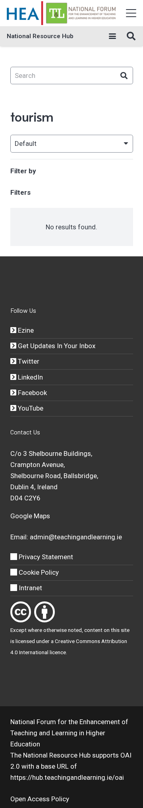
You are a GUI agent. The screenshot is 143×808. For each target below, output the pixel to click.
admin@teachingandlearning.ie (76, 537)
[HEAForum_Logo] (62, 13)
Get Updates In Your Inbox (55, 346)
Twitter (27, 361)
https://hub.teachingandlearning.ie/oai (67, 777)
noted (75, 630)
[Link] (20, 611)
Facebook (31, 393)
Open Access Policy (39, 799)
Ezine (25, 330)
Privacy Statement (45, 557)
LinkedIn (29, 377)
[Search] (124, 75)
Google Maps (30, 516)
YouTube (29, 408)
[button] (130, 13)
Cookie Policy (38, 572)
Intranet (29, 588)
